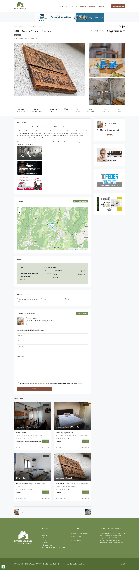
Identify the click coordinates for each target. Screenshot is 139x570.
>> (82, 512)
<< (22, 512)
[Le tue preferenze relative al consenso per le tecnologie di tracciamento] (3, 566)
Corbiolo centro (21, 433)
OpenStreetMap (78, 249)
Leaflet (71, 249)
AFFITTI (68, 6)
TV (68, 299)
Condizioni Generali (63, 564)
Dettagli (45, 441)
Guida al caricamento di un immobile (54, 547)
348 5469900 (77, 537)
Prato (45, 299)
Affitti (44, 533)
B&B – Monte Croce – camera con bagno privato (72, 484)
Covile (59, 447)
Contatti (101, 6)
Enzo (19, 447)
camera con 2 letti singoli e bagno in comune (31, 484)
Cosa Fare (82, 6)
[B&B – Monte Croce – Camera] (52, 225)
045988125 (30, 320)
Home (61, 6)
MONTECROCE (22, 498)
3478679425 (41, 320)
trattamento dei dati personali (39, 383)
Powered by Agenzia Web (77, 564)
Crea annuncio (47, 545)
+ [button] (19, 210)
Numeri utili (92, 6)
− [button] (19, 212)
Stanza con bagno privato (64, 433)
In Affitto (17, 35)
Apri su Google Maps (81, 201)
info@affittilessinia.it (79, 540)
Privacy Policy (53, 564)
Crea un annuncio (118, 6)
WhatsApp (50, 320)
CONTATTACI (109, 135)
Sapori (74, 6)
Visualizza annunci (82, 313)
